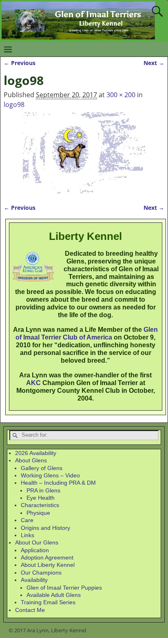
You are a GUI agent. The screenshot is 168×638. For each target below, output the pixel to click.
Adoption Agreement (47, 557)
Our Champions (41, 572)
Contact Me (30, 610)
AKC (33, 382)
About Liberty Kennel (48, 565)
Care (27, 520)
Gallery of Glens (41, 468)
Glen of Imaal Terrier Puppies (64, 587)
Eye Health (41, 497)
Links (27, 535)
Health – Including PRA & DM (58, 482)
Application (35, 550)
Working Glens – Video (50, 475)
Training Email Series (48, 602)
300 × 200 (120, 94)
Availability (34, 580)
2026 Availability (35, 453)
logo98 (14, 104)
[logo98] (84, 153)
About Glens (31, 460)
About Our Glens (36, 542)
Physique (38, 513)
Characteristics (40, 505)
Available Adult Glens (54, 595)
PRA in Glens (43, 490)
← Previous (19, 63)
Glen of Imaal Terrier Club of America (86, 333)
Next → (154, 63)
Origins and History (45, 528)
